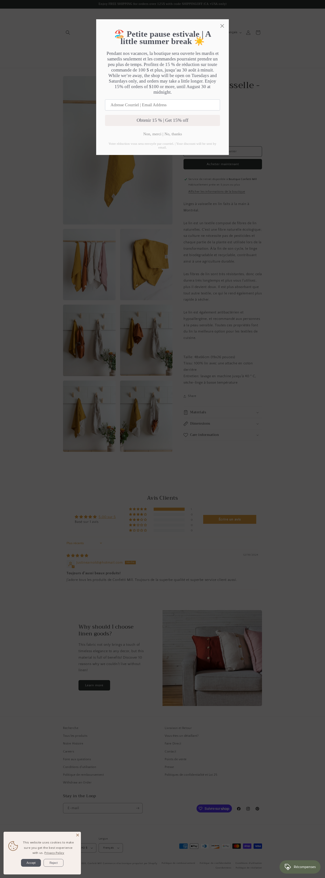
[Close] (77, 835)
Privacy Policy (54, 853)
